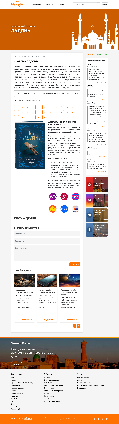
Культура (48, 383)
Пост (13, 401)
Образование (49, 388)
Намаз (13, 391)
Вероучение (36, 4)
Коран (13, 380)
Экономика (49, 396)
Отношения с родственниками (90, 385)
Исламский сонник (52, 401)
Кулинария (81, 388)
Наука (46, 393)
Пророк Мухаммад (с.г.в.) (22, 383)
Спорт (46, 398)
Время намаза (17, 393)
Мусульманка (83, 377)
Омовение (15, 385)
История (47, 377)
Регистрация (102, 54)
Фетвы (14, 406)
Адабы (14, 398)
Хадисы (14, 396)
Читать (15, 364)
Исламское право (51, 380)
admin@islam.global (68, 419)
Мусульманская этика (53, 385)
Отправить (75, 264)
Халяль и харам (17, 388)
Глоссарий (15, 409)
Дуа (12, 404)
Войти (104, 4)
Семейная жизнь (84, 383)
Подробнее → (27, 320)
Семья (61, 4)
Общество (50, 4)
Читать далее (101, 82)
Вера (13, 377)
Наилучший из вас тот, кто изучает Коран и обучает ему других (32, 352)
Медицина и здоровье (53, 391)
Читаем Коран (21, 343)
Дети (79, 380)
